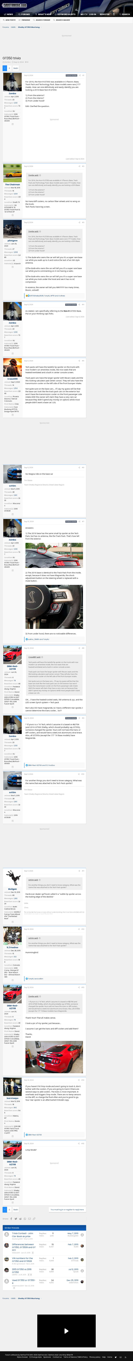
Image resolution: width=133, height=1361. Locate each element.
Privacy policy (94, 1357)
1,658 (16, 252)
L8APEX (14, 1275)
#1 (83, 75)
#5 (83, 361)
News (10, 14)
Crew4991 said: (34, 657)
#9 (83, 718)
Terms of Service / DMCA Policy (76, 1357)
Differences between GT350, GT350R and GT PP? (24, 1247)
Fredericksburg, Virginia (12, 688)
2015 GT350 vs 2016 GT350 (21, 1271)
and (38, 639)
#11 (83, 871)
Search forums (43, 20)
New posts (10, 20)
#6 (83, 467)
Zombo (7, 62)
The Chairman (12, 184)
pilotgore (12, 240)
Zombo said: (33, 175)
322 (15, 957)
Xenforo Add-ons (60, 1355)
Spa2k (75, 1272)
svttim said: (33, 880)
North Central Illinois (10, 908)
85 (13, 895)
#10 (82, 774)
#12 (82, 929)
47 (13, 249)
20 (13, 100)
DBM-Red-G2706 (12, 667)
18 (13, 1104)
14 (13, 385)
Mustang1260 (17, 1239)
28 (13, 492)
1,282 (15, 898)
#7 (83, 521)
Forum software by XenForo (26, 1355)
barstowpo (12, 1098)
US (14, 260)
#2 (83, 166)
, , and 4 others (47, 296)
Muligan (12, 889)
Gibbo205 (16, 1253)
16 (13, 191)
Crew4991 (12, 379)
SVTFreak (74, 1261)
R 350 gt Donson (18, 1264)
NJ (14, 111)
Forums (25, 14)
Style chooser (22, 1357)
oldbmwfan (73, 1282)
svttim (12, 485)
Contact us (57, 1357)
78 (15, 680)
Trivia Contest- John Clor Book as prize (22, 1235)
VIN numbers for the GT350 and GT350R (22, 1260)
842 (15, 1107)
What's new (44, 14)
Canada (16, 965)
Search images (63, 20)
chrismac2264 (18, 1286)
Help (104, 1357)
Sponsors (47, 1357)
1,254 (16, 388)
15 (13, 953)
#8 (83, 648)
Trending (25, 20)
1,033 (15, 103)
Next (15, 68)
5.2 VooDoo (12, 947)
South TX (16, 202)
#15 (82, 1143)
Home (109, 1357)
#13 (82, 987)
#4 (83, 304)
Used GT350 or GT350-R (24, 1282)
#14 (82, 1080)
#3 (83, 222)
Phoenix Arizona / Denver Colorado (11, 398)
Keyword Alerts (66, 14)
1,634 (16, 194)
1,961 (15, 495)
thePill (76, 1247)
